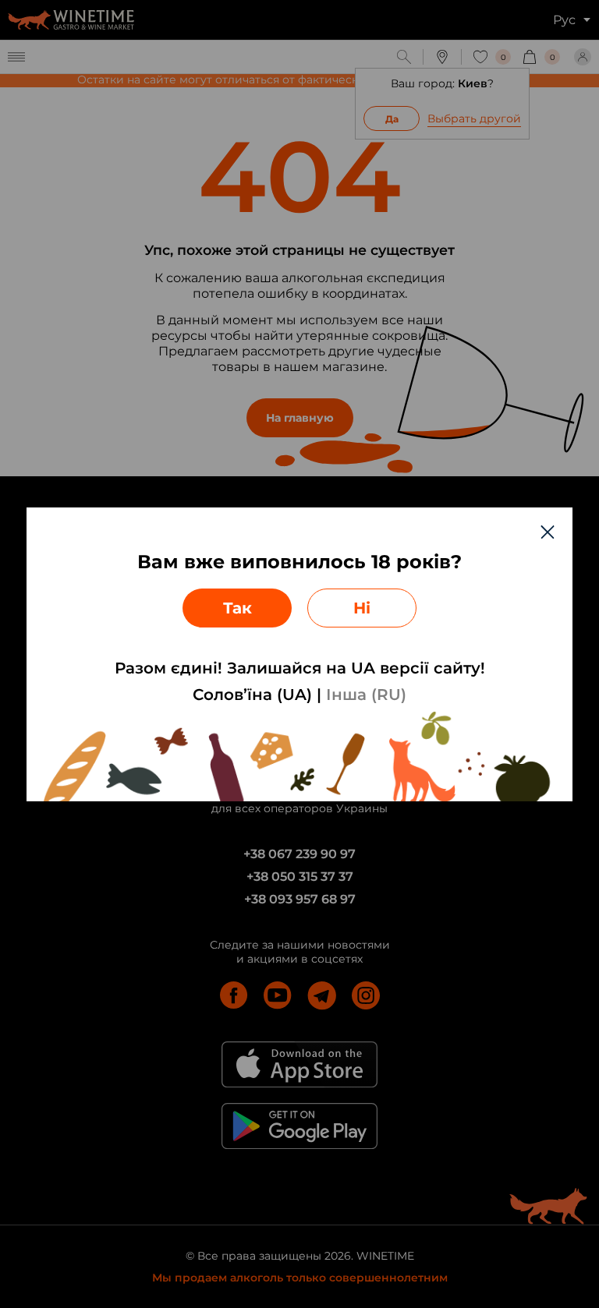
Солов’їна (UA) (252, 694)
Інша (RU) (366, 694)
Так (237, 608)
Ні (361, 608)
